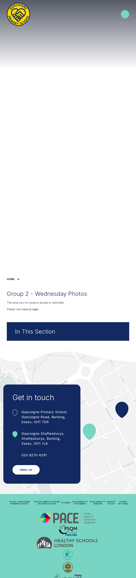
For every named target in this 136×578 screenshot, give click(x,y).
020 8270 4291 (34, 455)
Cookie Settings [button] (123, 503)
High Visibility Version (98, 503)
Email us (26, 469)
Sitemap (66, 503)
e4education (48, 504)
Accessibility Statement (80, 503)
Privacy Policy (111, 503)
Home (10, 279)
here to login (30, 309)
